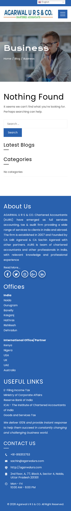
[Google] (33, 274)
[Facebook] (7, 274)
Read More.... (12, 267)
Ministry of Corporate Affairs (23, 395)
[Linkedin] (42, 274)
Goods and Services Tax (20, 415)
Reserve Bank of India (18, 400)
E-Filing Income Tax (17, 390)
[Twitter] (16, 274)
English (45, 2)
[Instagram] (24, 274)
